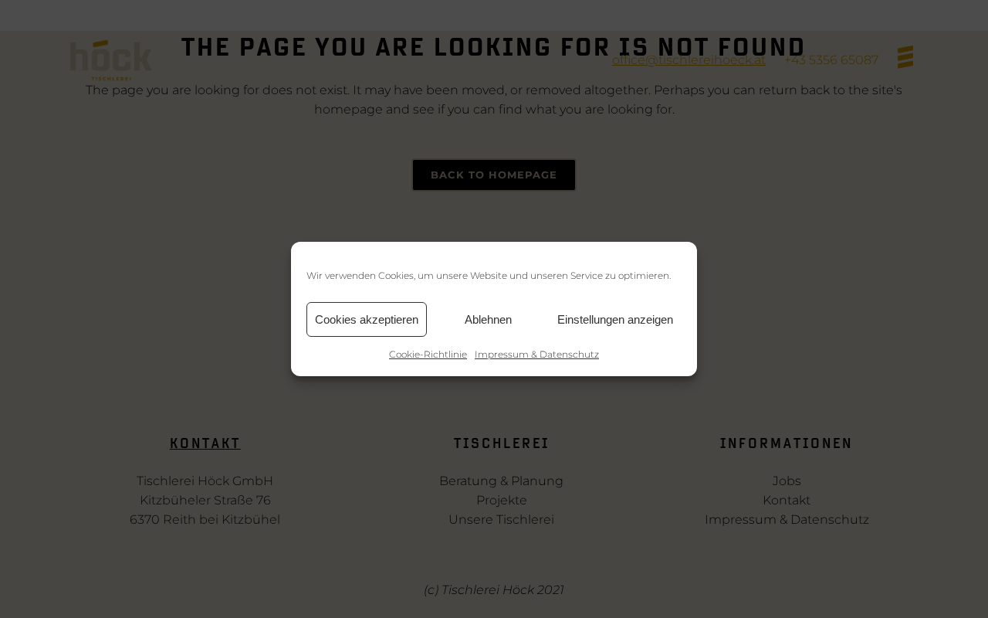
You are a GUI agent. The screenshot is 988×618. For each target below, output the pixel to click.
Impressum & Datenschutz (537, 354)
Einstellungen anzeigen (615, 319)
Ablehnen (488, 319)
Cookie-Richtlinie (428, 354)
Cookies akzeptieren (366, 319)
